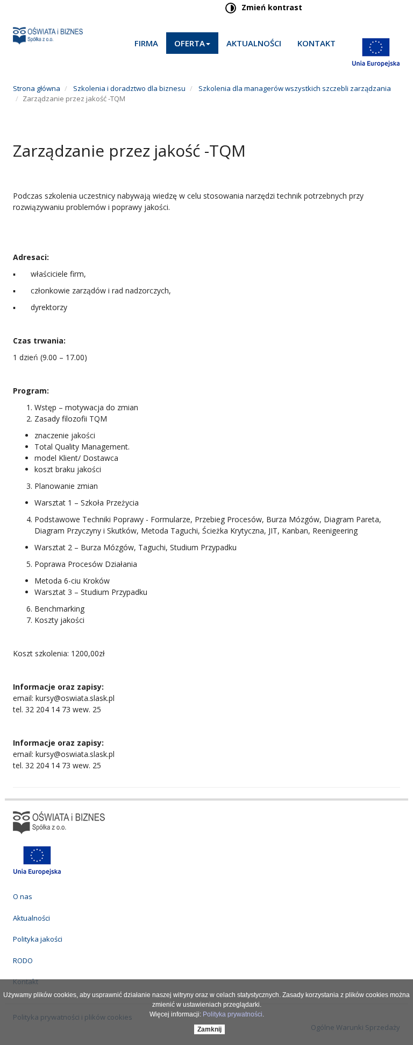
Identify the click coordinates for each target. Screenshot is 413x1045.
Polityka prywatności (232, 1014)
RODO (23, 960)
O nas (22, 896)
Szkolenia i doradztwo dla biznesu (129, 88)
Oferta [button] (189, 43)
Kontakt (316, 43)
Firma (146, 43)
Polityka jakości (37, 939)
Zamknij (209, 1029)
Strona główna (36, 88)
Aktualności (253, 43)
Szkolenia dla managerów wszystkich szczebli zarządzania (294, 88)
